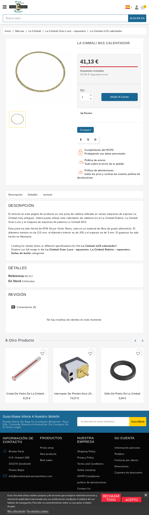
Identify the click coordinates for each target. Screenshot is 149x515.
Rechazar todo (111, 498)
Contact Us (83, 488)
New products (48, 453)
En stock (14, 281)
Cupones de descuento (128, 472)
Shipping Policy (86, 451)
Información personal (127, 447)
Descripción (15, 194)
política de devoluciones (91, 482)
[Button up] (91, 95)
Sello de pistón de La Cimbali (122, 393)
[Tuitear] (88, 140)
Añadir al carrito (119, 96)
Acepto (132, 499)
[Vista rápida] (33, 368)
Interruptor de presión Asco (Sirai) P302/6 (79, 393)
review (88, 113)
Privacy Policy (85, 457)
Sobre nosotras (86, 469)
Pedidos (119, 453)
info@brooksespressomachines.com (30, 476)
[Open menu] (5, 7)
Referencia (16, 276)
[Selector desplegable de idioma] (128, 7)
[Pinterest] (95, 139)
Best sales (46, 460)
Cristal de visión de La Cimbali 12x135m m (32, 393)
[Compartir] (81, 139)
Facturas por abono (126, 460)
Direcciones (121, 466)
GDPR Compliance (88, 476)
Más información (16, 511)
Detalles (32, 194)
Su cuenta (124, 438)
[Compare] (26, 368)
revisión (47, 194)
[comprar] (20, 368)
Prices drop (47, 447)
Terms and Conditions (90, 463)
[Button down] (91, 99)
